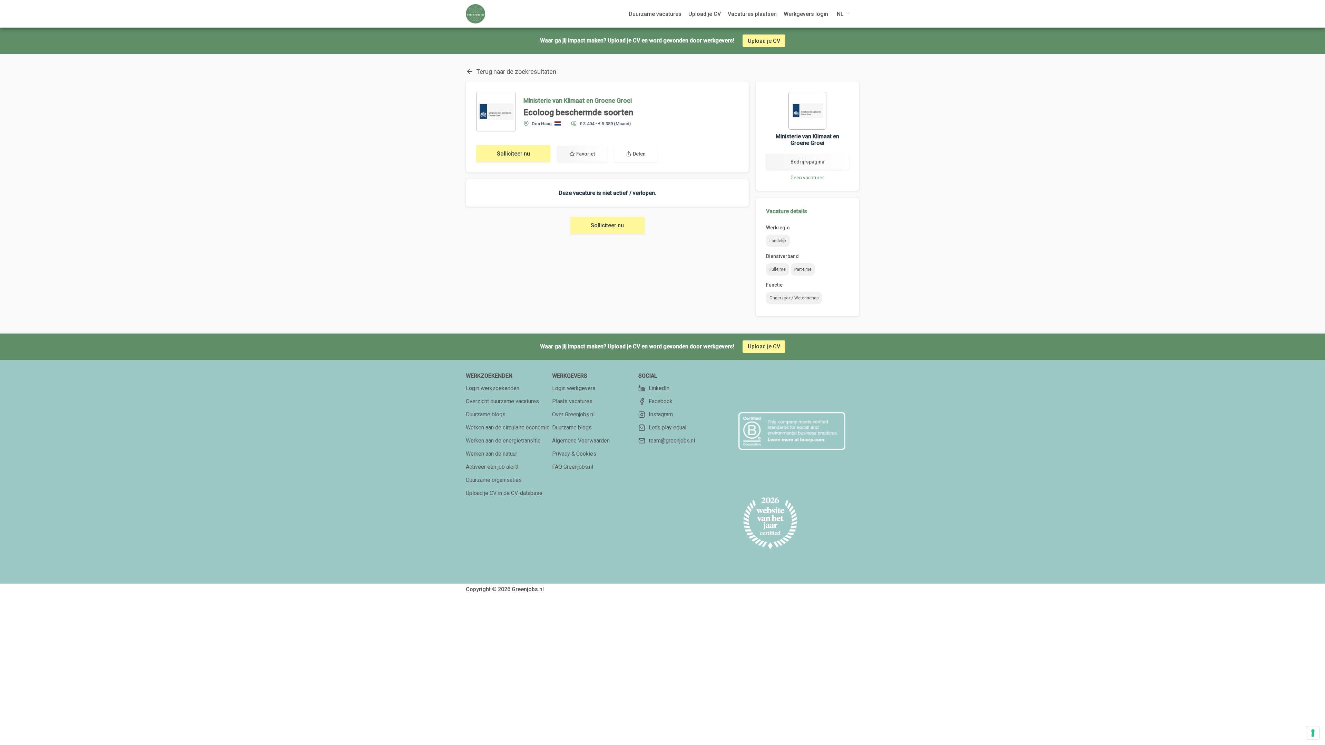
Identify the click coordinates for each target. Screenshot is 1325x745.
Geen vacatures (808, 177)
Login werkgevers (574, 388)
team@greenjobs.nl (672, 440)
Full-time (777, 269)
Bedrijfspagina (807, 162)
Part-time (803, 269)
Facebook (661, 401)
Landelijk (777, 240)
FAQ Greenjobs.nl (572, 467)
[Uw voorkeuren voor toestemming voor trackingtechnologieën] (1312, 732)
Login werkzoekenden (492, 388)
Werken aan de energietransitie (503, 440)
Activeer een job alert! (492, 467)
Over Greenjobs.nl (573, 414)
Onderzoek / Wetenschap (793, 298)
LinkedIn (659, 388)
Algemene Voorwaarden (581, 440)
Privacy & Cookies (574, 453)
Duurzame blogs (486, 414)
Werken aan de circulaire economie (508, 427)
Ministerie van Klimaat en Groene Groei (577, 100)
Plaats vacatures (572, 401)
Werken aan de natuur (491, 453)
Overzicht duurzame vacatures (502, 401)
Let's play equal (667, 427)
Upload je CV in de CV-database (504, 493)
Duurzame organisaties (494, 480)
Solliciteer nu (513, 153)
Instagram (661, 414)
